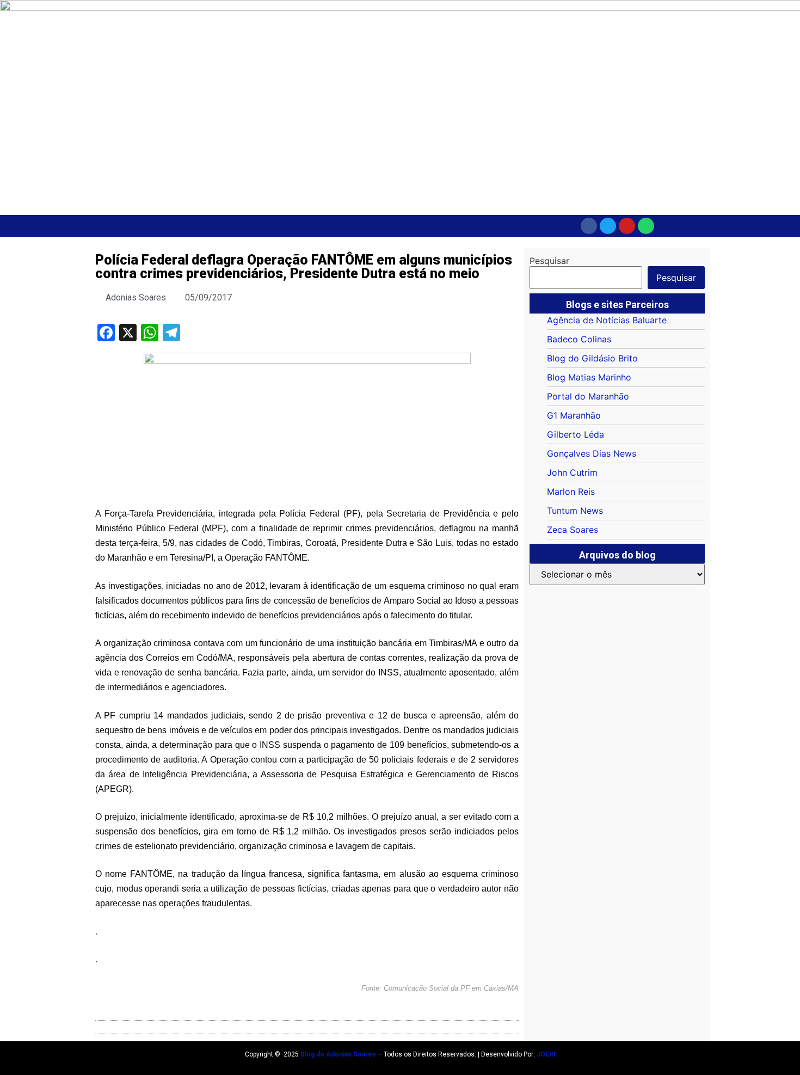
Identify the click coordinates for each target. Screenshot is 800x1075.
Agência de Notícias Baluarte (607, 320)
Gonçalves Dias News (591, 453)
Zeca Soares (572, 529)
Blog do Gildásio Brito (592, 358)
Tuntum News (575, 510)
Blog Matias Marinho (589, 377)
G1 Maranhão (574, 415)
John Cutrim (572, 472)
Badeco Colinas (579, 339)
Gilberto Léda (575, 434)
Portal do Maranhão (588, 396)
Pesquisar (549, 260)
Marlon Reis (571, 491)
